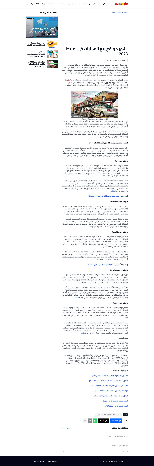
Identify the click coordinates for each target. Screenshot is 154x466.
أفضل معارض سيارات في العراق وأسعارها (104, 196)
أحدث (124, 451)
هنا (112, 191)
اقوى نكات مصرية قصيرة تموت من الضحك (36, 44)
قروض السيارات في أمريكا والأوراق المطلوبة (103, 264)
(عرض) (109, 60)
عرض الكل (66, 427)
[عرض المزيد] (85, 420)
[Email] (90, 420)
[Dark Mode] (33, 4)
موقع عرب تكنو (108, 461)
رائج (45, 3)
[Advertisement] (94, 30)
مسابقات (61, 3)
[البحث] (28, 4)
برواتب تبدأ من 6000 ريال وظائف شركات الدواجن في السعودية (36, 64)
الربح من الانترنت (89, 3)
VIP (37, 3)
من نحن (28, 461)
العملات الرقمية (74, 3)
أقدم (64, 451)
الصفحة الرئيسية (104, 3)
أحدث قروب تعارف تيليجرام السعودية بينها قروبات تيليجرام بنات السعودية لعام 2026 (36, 54)
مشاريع (52, 3)
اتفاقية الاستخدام (39, 461)
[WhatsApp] (95, 420)
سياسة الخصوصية (52, 461)
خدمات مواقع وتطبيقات (108, 414)
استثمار (114, 12)
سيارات (98, 414)
